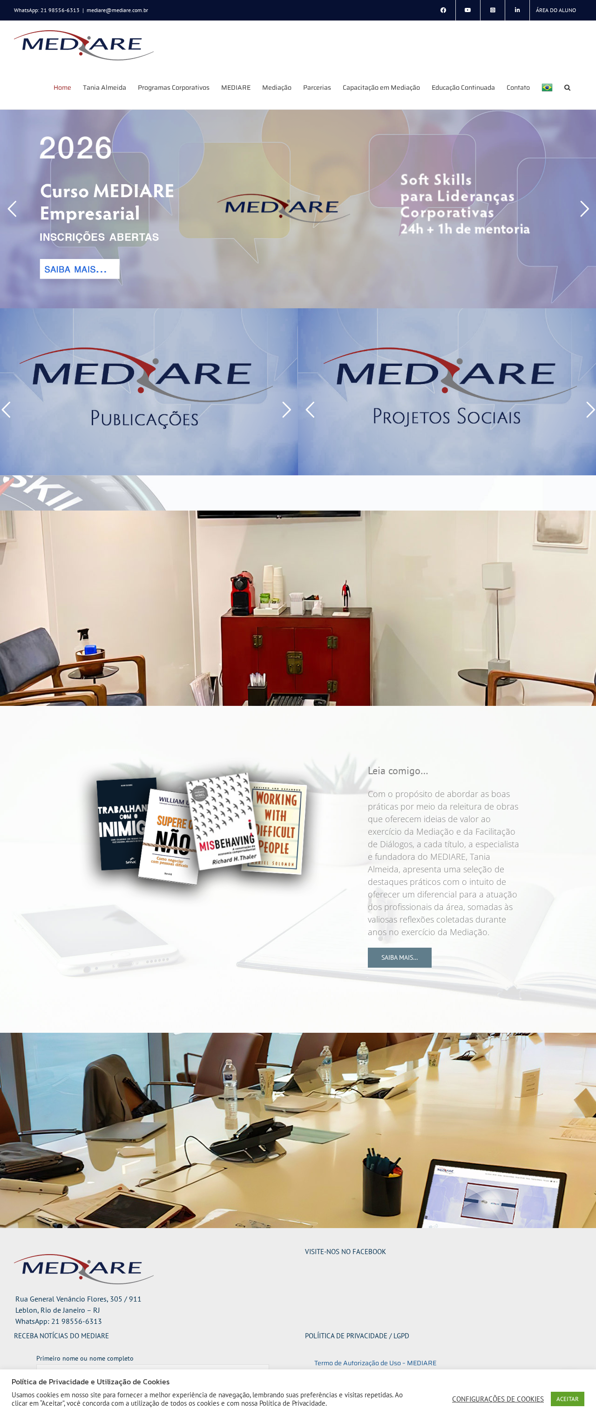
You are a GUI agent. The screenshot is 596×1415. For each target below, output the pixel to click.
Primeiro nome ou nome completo (85, 1358)
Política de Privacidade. (293, 1403)
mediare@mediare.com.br (117, 10)
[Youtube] (468, 10)
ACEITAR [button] (567, 1399)
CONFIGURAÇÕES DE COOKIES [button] (498, 1399)
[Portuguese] (547, 87)
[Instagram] (493, 10)
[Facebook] (443, 10)
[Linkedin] (517, 10)
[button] (567, 87)
